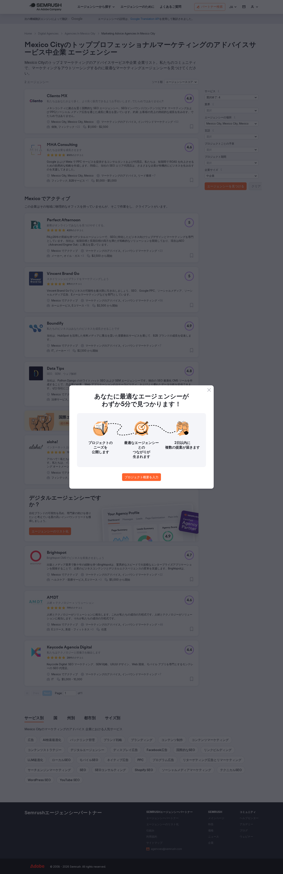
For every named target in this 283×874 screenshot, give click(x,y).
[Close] (209, 390)
